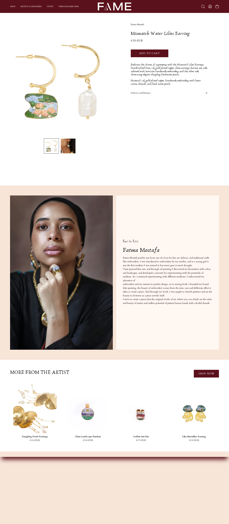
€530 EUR (194, 440)
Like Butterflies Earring (194, 437)
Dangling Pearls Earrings (35, 437)
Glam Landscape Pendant (88, 437)
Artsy (120, 498)
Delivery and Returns (140, 92)
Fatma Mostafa (137, 24)
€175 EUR (141, 440)
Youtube (122, 488)
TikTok (122, 492)
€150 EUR (35, 440)
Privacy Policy (168, 498)
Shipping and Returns (171, 488)
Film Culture (81, 492)
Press (77, 498)
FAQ (163, 483)
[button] (203, 6)
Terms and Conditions (172, 492)
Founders (79, 478)
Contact (165, 478)
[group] (114, 412)
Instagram (123, 478)
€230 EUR (88, 440)
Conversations (82, 488)
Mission (79, 483)
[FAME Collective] (114, 6)
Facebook (123, 483)
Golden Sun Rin (141, 437)
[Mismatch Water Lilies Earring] (51, 146)
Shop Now (206, 373)
